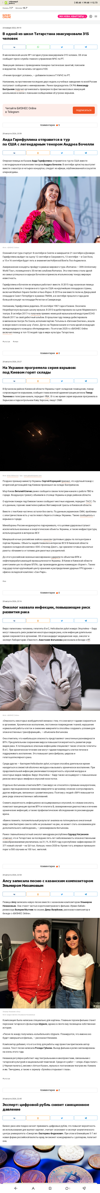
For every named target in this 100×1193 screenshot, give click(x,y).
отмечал (7, 838)
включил (7, 332)
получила (36, 313)
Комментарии (50, 125)
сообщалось (86, 515)
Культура (6, 342)
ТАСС (89, 501)
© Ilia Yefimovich (12, 476)
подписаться (83, 110)
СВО (4, 581)
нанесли (47, 539)
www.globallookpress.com (33, 476)
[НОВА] (71, 16)
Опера (15, 342)
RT (89, 639)
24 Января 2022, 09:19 (12, 28)
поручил (19, 89)
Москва (18, 8)
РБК (47, 396)
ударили (55, 557)
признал (65, 481)
